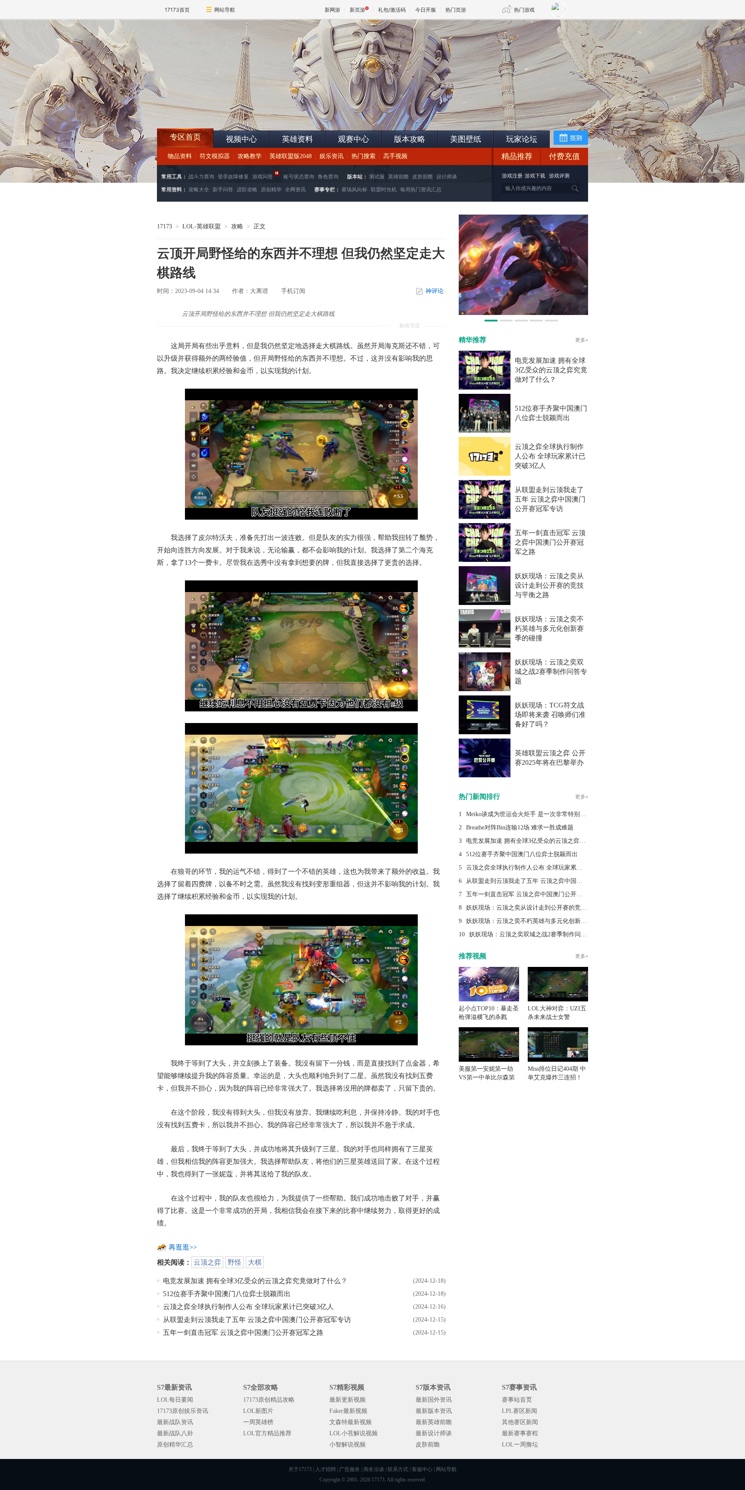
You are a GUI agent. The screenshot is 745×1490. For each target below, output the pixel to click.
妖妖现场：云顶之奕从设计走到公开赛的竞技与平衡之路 (549, 585)
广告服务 (349, 1469)
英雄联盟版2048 (290, 156)
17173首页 (177, 9)
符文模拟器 (215, 156)
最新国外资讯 (434, 1399)
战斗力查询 (201, 177)
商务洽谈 (373, 1469)
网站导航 (224, 9)
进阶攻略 (247, 190)
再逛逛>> (183, 1247)
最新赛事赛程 (520, 1433)
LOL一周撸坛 (520, 1444)
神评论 (435, 291)
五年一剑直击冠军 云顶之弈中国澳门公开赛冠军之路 (243, 1332)
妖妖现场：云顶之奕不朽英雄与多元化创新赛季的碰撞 (549, 628)
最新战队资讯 (175, 1422)
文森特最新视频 (350, 1422)
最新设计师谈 (434, 1433)
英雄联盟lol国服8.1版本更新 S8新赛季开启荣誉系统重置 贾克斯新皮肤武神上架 (223, 107)
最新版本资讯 (434, 1411)
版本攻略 (409, 139)
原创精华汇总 (175, 1444)
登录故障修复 (233, 177)
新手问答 (223, 190)
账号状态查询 (298, 177)
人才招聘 (325, 1469)
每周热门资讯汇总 (420, 190)
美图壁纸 (465, 139)
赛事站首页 (517, 1399)
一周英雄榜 (258, 1422)
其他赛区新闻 (520, 1422)
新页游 (357, 9)
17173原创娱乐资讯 (182, 1411)
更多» (581, 340)
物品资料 (180, 156)
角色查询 (328, 177)
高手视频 (395, 156)
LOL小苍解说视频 (353, 1433)
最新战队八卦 (175, 1433)
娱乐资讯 (331, 156)
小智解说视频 (347, 1444)
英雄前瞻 (398, 177)
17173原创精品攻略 (268, 1399)
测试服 (377, 177)
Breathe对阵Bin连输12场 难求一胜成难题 (519, 827)
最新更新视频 (347, 1399)
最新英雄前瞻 (434, 1422)
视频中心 (241, 139)
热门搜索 (363, 156)
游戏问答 (262, 177)
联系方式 (398, 1469)
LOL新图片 (258, 1411)
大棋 (255, 1262)
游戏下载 (535, 176)
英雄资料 (297, 139)
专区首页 (185, 137)
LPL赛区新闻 (519, 1411)
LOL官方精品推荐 (267, 1433)
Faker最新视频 (348, 1411)
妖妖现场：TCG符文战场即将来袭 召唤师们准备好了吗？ (550, 714)
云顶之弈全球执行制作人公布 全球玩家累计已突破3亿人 (248, 1306)
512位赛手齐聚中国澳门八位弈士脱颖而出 (227, 1293)
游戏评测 (559, 176)
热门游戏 (524, 9)
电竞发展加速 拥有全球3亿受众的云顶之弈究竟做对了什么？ (255, 1280)
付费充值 (564, 156)
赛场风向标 (354, 190)
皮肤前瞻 (422, 177)
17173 (164, 226)
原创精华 (271, 190)
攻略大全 (198, 190)
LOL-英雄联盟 (201, 226)
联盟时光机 (384, 190)
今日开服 (425, 9)
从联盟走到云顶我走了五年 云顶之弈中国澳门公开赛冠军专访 (257, 1319)
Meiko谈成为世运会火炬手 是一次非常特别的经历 (532, 814)
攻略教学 (250, 156)
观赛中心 (353, 139)
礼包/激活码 (392, 9)
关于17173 (300, 1469)
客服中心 (422, 1469)
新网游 (332, 9)
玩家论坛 (521, 139)
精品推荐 (516, 156)
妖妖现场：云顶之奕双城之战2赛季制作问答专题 (551, 671)
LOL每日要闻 (175, 1399)
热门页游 (455, 9)
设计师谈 (446, 177)
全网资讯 (295, 190)
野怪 (234, 1262)
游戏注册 (513, 176)
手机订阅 (293, 291)
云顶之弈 (207, 1262)
